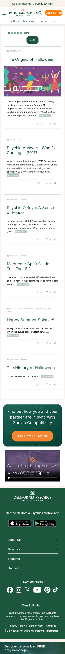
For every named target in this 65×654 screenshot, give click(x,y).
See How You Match (32, 436)
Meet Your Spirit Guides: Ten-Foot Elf (30, 266)
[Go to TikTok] (56, 590)
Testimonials (29, 21)
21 (41, 384)
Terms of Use (35, 625)
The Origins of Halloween (30, 59)
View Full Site (31, 605)
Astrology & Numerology (24, 308)
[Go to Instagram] (18, 590)
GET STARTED (54, 12)
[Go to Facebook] (10, 590)
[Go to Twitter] (27, 590)
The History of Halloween (31, 367)
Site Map (51, 625)
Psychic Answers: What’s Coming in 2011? (31, 150)
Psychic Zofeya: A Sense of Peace (30, 210)
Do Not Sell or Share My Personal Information (32, 630)
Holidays (15, 51)
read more (44, 115)
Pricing (43, 21)
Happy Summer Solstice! (30, 319)
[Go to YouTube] (37, 590)
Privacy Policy (17, 625)
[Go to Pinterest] (47, 590)
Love (53, 21)
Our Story (14, 21)
